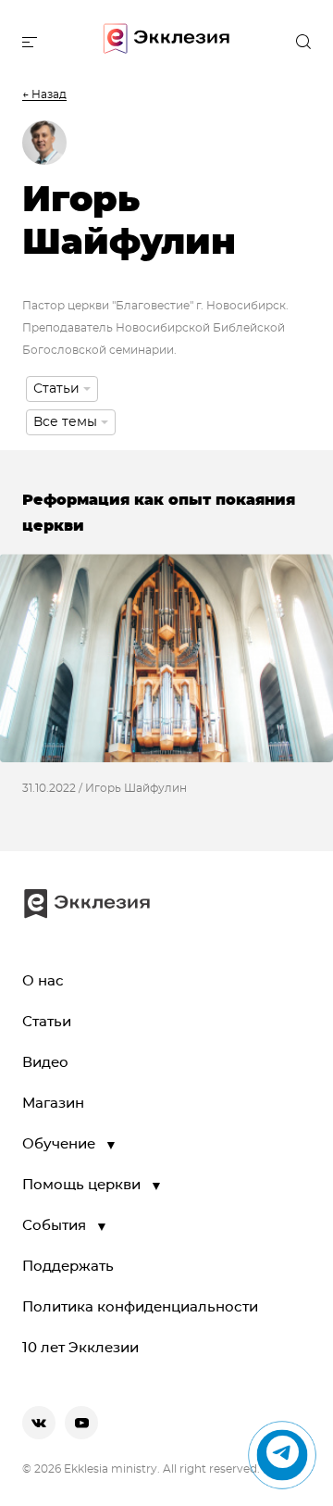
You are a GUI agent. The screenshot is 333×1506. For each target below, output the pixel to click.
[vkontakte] (39, 1422)
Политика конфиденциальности (140, 1307)
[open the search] (303, 42)
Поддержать (68, 1267)
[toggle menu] (29, 42)
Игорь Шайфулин (136, 788)
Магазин (53, 1104)
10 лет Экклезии (80, 1348)
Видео (45, 1063)
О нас (43, 981)
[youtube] (81, 1422)
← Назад (44, 94)
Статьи (46, 1022)
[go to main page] (166, 42)
